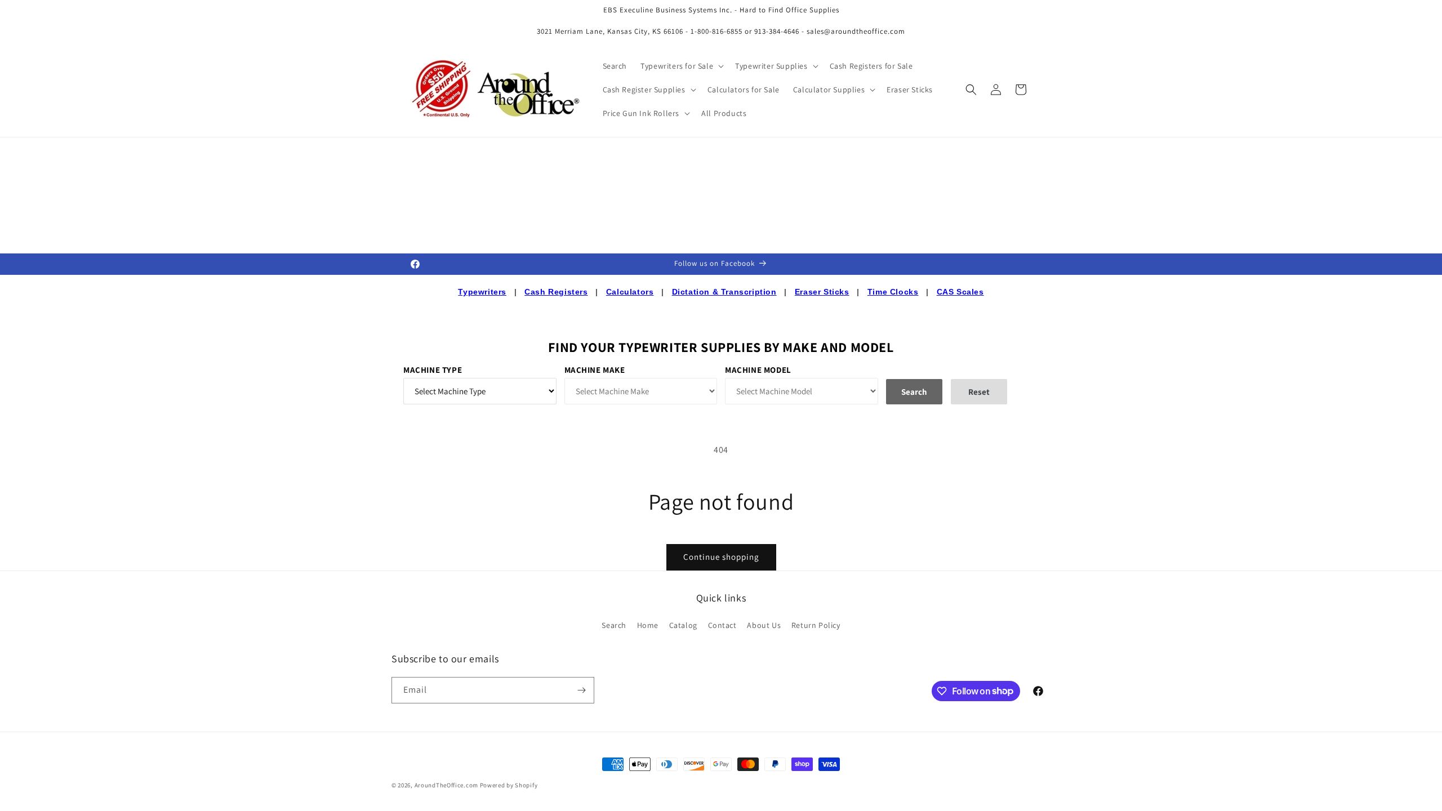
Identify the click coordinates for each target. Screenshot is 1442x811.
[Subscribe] (581, 690)
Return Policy (815, 625)
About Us (764, 625)
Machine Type (432, 369)
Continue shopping (721, 556)
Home (647, 625)
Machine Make (594, 369)
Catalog (683, 625)
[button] (681, 66)
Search (614, 625)
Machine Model (758, 369)
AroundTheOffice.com (446, 785)
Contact (722, 625)
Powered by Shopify (509, 785)
